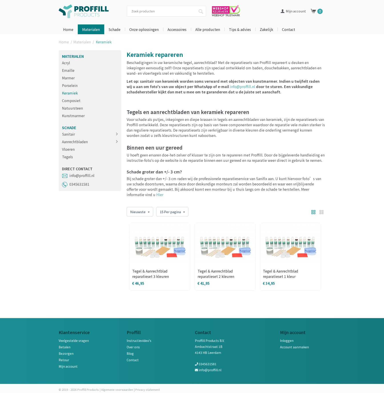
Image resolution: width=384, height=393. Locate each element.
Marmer (68, 77)
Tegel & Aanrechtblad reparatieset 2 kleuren (216, 273)
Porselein (70, 85)
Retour (64, 360)
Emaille (68, 70)
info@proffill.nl (81, 175)
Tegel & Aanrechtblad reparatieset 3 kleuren (150, 273)
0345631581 (79, 184)
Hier (159, 194)
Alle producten (207, 29)
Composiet (71, 100)
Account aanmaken (294, 347)
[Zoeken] (200, 10)
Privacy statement (147, 389)
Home (68, 29)
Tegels (67, 156)
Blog (130, 353)
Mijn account (68, 366)
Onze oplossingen (144, 29)
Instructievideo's (139, 340)
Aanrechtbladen (75, 141)
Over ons (133, 347)
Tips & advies (240, 29)
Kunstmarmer (73, 115)
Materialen (91, 29)
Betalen (64, 347)
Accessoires (177, 29)
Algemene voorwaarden (117, 389)
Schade (114, 29)
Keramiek (70, 93)
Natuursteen (72, 108)
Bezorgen (66, 353)
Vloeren (68, 149)
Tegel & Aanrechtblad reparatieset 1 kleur (280, 273)
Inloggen (287, 340)
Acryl (66, 62)
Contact (288, 29)
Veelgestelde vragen (74, 340)
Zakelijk (266, 29)
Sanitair (68, 134)
